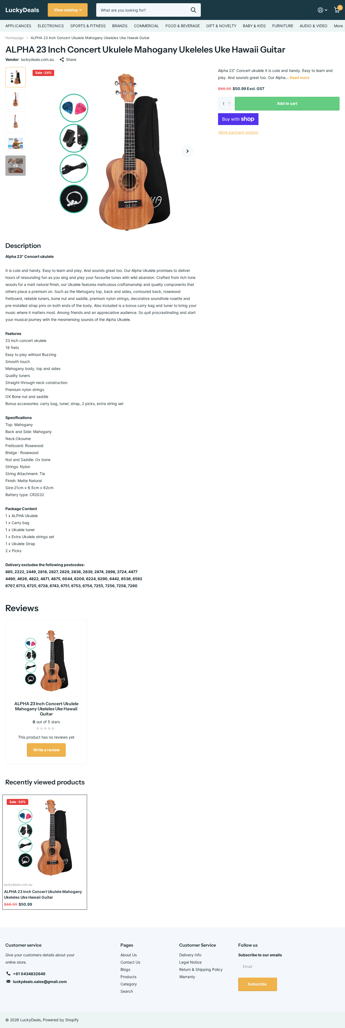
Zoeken (193, 10)
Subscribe (257, 984)
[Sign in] (322, 10)
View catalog (66, 10)
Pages (126, 945)
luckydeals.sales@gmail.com (40, 981)
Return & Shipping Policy (201, 969)
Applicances (18, 25)
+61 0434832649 (29, 973)
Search (126, 991)
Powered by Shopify (61, 1019)
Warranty (187, 976)
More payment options (238, 132)
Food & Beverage (182, 25)
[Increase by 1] (230, 99)
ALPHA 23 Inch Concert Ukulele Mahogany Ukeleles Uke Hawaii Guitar (43, 894)
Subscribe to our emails (260, 955)
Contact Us (130, 962)
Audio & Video (313, 25)
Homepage (14, 38)
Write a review (46, 749)
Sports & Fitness (88, 25)
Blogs (125, 969)
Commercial (146, 25)
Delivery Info (190, 955)
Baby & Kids (254, 25)
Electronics (51, 25)
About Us (128, 955)
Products (128, 976)
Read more (299, 77)
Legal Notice (190, 962)
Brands (119, 25)
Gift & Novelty (221, 25)
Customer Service (197, 945)
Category (128, 984)
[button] (188, 151)
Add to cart (287, 103)
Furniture (282, 25)
